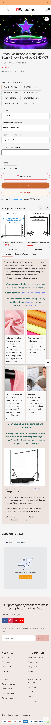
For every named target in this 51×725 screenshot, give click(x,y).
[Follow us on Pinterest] (16, 620)
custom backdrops (36, 489)
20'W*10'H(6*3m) (30, 103)
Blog (29, 696)
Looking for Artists (8, 693)
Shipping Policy (33, 662)
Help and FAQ (7, 667)
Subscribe (42, 638)
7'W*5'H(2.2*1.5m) (11, 87)
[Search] (8, 10)
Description (7, 254)
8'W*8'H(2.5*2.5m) (31, 98)
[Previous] (4, 46)
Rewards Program (8, 684)
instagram (30, 302)
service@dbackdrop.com (33, 292)
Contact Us (6, 662)
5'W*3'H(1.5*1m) (30, 87)
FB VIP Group (7, 689)
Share (23, 71)
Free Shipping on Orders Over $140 (25, 2)
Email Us (31, 692)
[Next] (47, 46)
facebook (31, 305)
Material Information (35, 657)
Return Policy (33, 671)
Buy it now (25, 193)
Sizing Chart (32, 667)
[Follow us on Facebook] (5, 620)
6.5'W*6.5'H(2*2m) (31, 93)
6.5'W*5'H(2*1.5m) (11, 93)
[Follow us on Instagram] (10, 620)
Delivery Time (7, 671)
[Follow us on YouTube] (21, 620)
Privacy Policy (33, 701)
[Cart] (47, 10)
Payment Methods (8, 698)
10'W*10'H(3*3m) (11, 103)
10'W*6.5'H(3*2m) (11, 98)
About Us (5, 657)
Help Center (32, 687)
